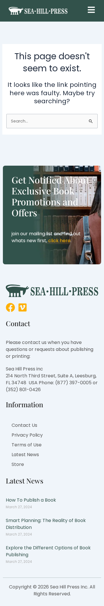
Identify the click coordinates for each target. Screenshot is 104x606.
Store (18, 464)
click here (59, 240)
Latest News (25, 454)
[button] (91, 10)
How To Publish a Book (31, 500)
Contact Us (24, 425)
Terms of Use (27, 444)
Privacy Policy (27, 435)
